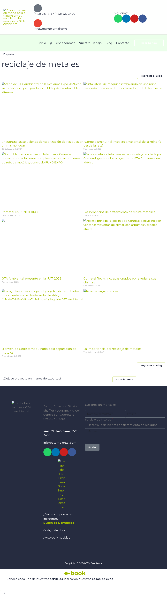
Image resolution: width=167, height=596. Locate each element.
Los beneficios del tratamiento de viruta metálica (119, 212)
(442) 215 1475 (43, 13)
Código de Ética (54, 530)
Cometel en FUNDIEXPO (20, 212)
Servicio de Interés (98, 419)
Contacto (122, 43)
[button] (149, 43)
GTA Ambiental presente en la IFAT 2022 (31, 278)
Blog (109, 43)
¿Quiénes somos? (62, 43)
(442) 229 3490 (65, 13)
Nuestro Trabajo (90, 43)
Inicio (42, 43)
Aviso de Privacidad (56, 537)
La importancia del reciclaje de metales (112, 349)
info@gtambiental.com (50, 28)
